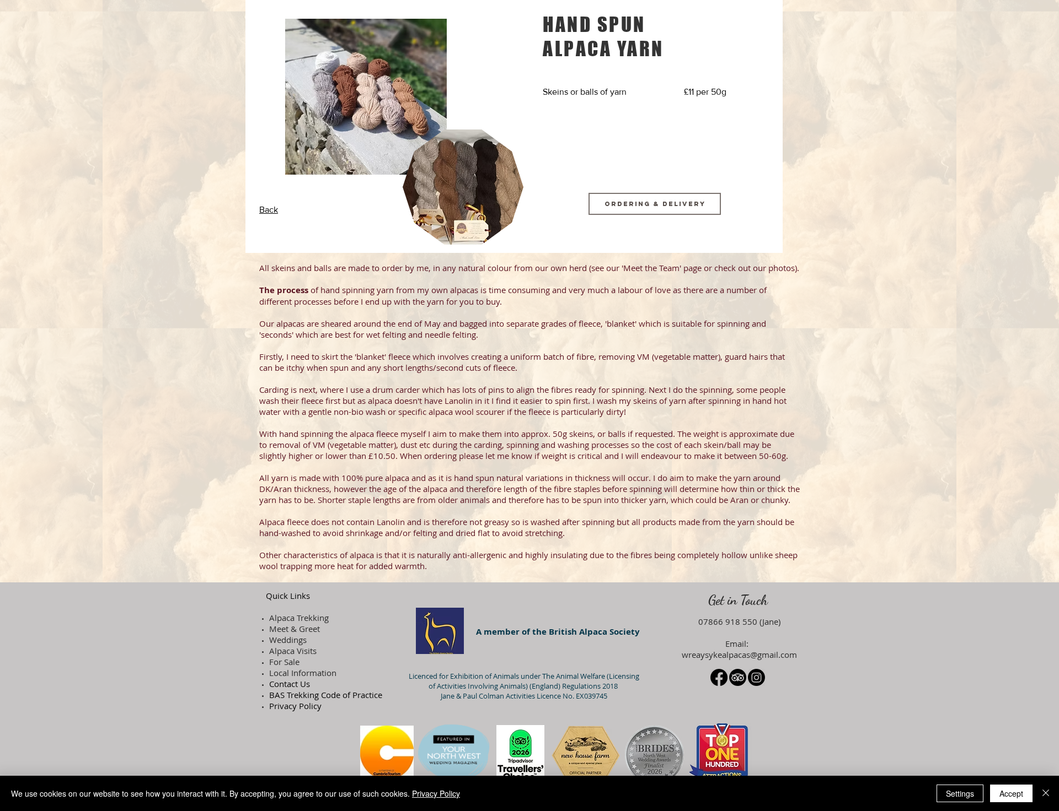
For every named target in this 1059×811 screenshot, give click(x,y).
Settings (960, 793)
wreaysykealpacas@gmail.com (739, 654)
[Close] (1045, 793)
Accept (1011, 793)
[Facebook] (719, 677)
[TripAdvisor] (737, 677)
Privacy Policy (436, 793)
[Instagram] (756, 677)
